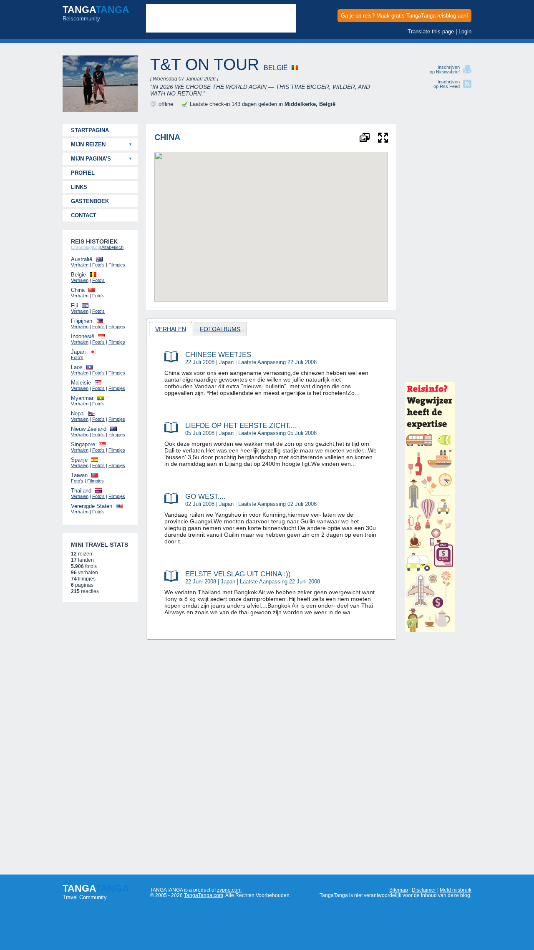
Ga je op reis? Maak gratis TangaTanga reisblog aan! (404, 16)
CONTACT (83, 215)
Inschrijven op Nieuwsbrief (445, 69)
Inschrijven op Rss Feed (446, 84)
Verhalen (79, 264)
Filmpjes (116, 264)
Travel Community (96, 891)
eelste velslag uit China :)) (238, 574)
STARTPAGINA (90, 130)
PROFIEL (83, 173)
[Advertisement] (438, 249)
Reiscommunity (96, 13)
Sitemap (398, 889)
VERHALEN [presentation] (170, 329)
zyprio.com (229, 889)
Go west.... (205, 496)
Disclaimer (424, 889)
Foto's (98, 264)
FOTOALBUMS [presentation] (220, 329)
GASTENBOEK (90, 201)
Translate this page (431, 31)
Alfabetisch (112, 247)
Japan (226, 362)
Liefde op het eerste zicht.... (241, 425)
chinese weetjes (218, 354)
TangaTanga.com (203, 895)
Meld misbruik (455, 889)
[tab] (171, 329)
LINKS (79, 187)
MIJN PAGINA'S (91, 159)
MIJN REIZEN (88, 144)
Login (464, 31)
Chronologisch (85, 247)
